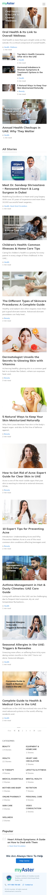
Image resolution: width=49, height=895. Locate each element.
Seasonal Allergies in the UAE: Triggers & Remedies (23, 646)
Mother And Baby (11, 788)
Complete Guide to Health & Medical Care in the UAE (22, 702)
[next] (34, 731)
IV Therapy (8, 770)
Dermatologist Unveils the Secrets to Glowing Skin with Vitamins (22, 360)
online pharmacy (11, 796)
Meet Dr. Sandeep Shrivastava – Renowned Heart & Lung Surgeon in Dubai (23, 188)
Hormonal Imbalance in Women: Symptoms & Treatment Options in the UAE (30, 71)
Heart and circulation (18, 206)
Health (6, 47)
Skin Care (7, 805)
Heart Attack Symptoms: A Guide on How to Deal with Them (26, 841)
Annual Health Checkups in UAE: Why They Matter (21, 129)
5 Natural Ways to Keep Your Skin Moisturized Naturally (32, 86)
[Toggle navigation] (44, 4)
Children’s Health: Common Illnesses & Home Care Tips (21, 246)
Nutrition (31, 788)
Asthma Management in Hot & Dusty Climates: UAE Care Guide (23, 588)
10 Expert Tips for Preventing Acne (23, 530)
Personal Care (34, 796)
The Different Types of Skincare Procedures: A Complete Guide (24, 302)
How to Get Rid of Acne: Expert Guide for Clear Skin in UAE (24, 474)
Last (39, 731)
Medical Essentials (12, 779)
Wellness (13, 47)
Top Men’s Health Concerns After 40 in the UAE (30, 55)
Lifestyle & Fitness (36, 770)
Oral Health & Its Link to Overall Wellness (19, 33)
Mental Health (34, 779)
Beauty (22, 91)
